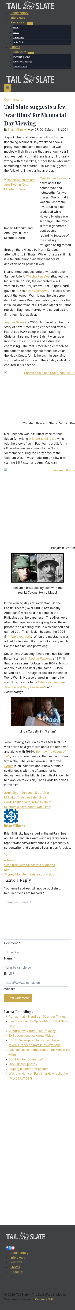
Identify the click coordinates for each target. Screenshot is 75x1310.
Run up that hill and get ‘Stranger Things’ (37, 1016)
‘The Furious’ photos (23, 1064)
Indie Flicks (19, 42)
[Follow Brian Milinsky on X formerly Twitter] (5, 855)
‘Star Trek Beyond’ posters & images (29, 863)
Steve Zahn (25, 807)
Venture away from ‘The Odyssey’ (33, 1031)
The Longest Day (16, 687)
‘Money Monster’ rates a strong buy (29, 872)
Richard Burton (28, 802)
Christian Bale (26, 797)
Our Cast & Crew (21, 56)
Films (15, 27)
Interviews (17, 17)
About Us (16, 1272)
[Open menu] (7, 88)
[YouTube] (13, 1248)
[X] (10, 1248)
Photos (15, 47)
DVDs (16, 32)
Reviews (16, 1262)
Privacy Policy (20, 66)
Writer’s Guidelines (22, 61)
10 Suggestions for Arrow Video (31, 1035)
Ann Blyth (12, 792)
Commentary (19, 13)
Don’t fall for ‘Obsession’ (26, 1059)
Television (18, 37)
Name (9, 958)
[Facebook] (7, 1248)
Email (9, 973)
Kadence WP (44, 1299)
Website (10, 989)
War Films (42, 807)
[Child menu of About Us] (31, 53)
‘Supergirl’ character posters (28, 1069)
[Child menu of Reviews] (30, 23)
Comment (12, 943)
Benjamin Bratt (31, 792)
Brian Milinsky (17, 129)
